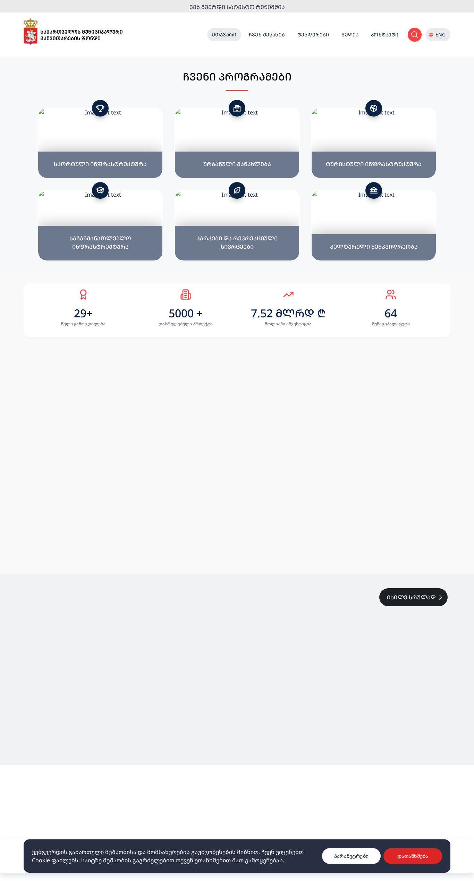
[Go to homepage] (73, 31)
